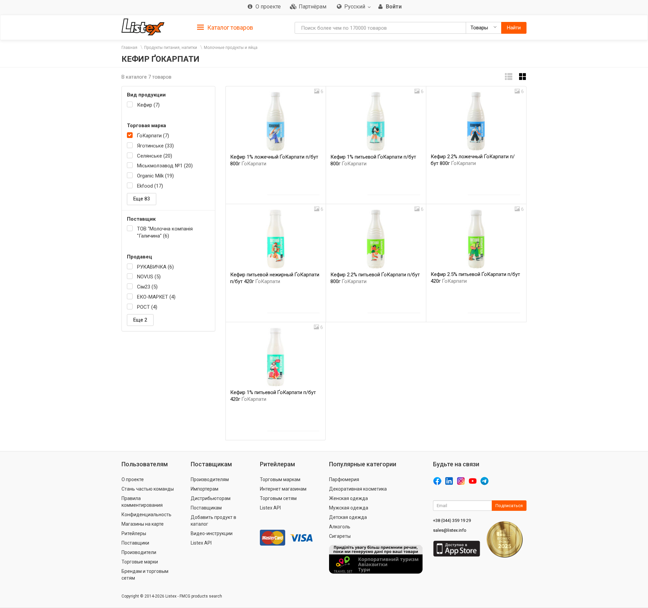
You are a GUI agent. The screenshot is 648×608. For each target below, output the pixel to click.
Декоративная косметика (358, 489)
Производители (139, 552)
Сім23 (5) (147, 287)
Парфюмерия (344, 479)
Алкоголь (339, 526)
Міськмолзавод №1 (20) (165, 166)
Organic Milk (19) (155, 176)
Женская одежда (348, 498)
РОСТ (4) (147, 307)
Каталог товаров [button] (229, 27)
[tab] (225, 27)
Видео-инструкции (212, 533)
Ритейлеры (134, 533)
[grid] (522, 77)
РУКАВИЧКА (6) (155, 267)
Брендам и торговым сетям (145, 575)
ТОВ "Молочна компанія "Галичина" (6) (165, 232)
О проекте (133, 479)
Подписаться (509, 505)
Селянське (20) (154, 156)
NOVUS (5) (149, 277)
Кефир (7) (148, 105)
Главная (129, 47)
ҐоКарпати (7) (153, 136)
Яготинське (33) (155, 146)
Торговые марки (140, 561)
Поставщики (135, 543)
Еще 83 (141, 199)
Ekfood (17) (150, 186)
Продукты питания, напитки (170, 47)
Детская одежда (348, 517)
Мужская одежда (348, 507)
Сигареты (340, 536)
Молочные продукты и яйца (231, 47)
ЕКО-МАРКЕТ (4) (156, 297)
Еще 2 (140, 320)
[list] (508, 77)
